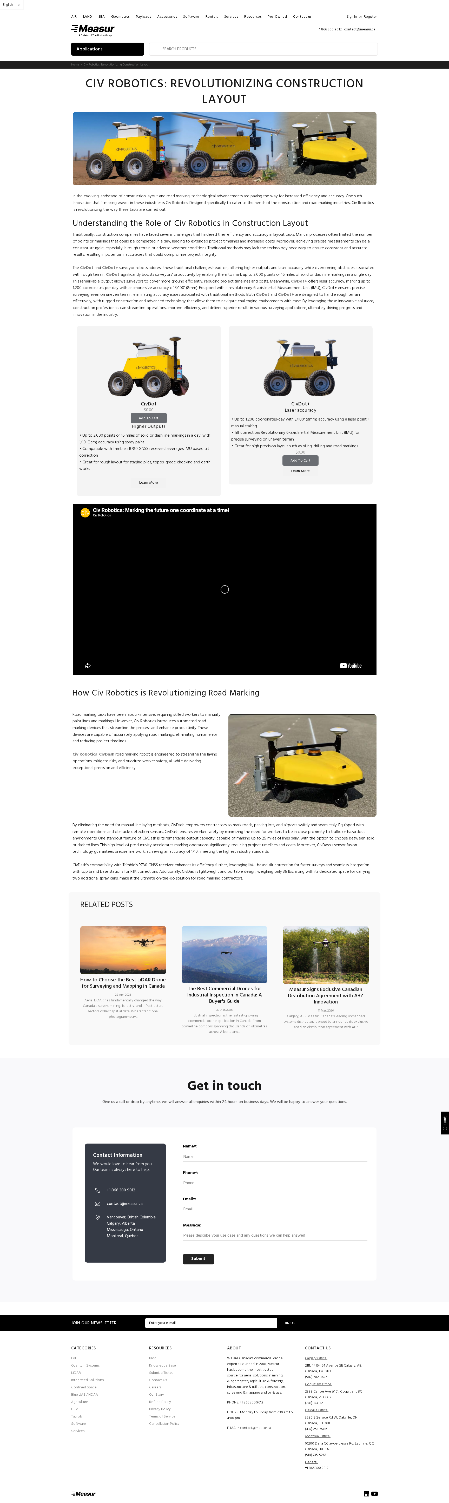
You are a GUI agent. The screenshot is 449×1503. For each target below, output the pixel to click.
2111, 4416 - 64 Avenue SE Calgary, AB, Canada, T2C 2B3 (333, 1368)
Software (78, 1424)
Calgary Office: (316, 1358)
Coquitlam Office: (318, 1384)
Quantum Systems (85, 1366)
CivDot (148, 404)
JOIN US (288, 1323)
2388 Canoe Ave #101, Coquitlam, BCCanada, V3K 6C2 (333, 1394)
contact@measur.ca (255, 1428)
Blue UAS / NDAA (84, 1395)
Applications (89, 49)
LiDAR (76, 1373)
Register (370, 17)
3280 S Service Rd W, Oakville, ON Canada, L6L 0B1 (331, 1420)
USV (74, 1409)
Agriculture (79, 1402)
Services (77, 1431)
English (8, 5)
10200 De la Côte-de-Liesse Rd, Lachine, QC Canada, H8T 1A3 (339, 1446)
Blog (152, 1358)
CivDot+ (300, 404)
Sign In (352, 17)
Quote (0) (445, 1123)
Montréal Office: (318, 1436)
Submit (198, 1258)
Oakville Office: (316, 1410)
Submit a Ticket (161, 1373)
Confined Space (84, 1387)
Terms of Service (162, 1417)
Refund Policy (160, 1402)
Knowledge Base (162, 1366)
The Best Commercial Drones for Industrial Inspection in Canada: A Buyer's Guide (224, 995)
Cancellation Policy (164, 1424)
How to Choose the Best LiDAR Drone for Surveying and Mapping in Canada (123, 983)
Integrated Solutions (87, 1380)
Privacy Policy (160, 1409)
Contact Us (158, 1380)
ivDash (108, 754)
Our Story (156, 1395)
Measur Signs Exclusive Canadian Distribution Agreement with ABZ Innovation (326, 996)
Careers (155, 1387)
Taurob (76, 1417)
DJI (73, 1358)
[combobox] (11, 5)
